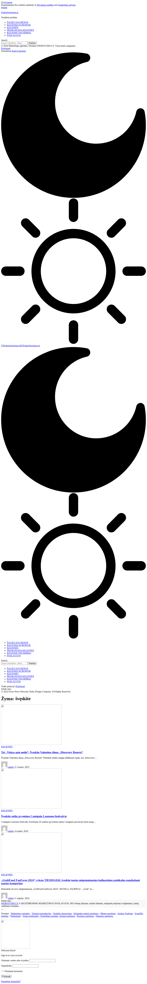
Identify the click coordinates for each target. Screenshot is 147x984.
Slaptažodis (6, 966)
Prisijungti (20, 686)
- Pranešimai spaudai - (49, 916)
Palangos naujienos (104, 916)
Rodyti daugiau (19, 51)
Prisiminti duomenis (13, 971)
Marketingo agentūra (20, 913)
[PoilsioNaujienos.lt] (20, 345)
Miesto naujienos (108, 913)
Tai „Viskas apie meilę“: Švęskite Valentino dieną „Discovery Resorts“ (42, 752)
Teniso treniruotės (31, 916)
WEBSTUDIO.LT (9, 903)
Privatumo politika (45, 5)
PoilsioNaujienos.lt (9, 12)
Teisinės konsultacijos (41, 913)
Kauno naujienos (67, 916)
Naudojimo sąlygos (67, 5)
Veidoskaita (15, 916)
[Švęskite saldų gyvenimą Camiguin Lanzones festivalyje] (31, 808)
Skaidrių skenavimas (62, 913)
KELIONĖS (7, 746)
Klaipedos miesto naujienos (86, 913)
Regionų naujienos (85, 916)
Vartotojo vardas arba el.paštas (15, 960)
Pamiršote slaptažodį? (11, 981)
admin (11, 767)
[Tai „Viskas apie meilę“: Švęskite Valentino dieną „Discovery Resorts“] (31, 744)
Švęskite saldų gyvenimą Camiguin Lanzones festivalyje (34, 816)
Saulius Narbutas (125, 913)
